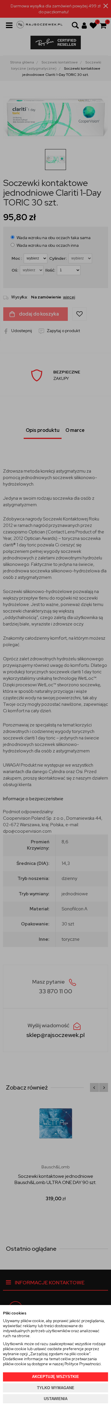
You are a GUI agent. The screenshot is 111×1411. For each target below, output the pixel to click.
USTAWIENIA (55, 1399)
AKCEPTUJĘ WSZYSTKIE (55, 1376)
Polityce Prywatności (83, 1363)
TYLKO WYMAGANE (55, 1388)
